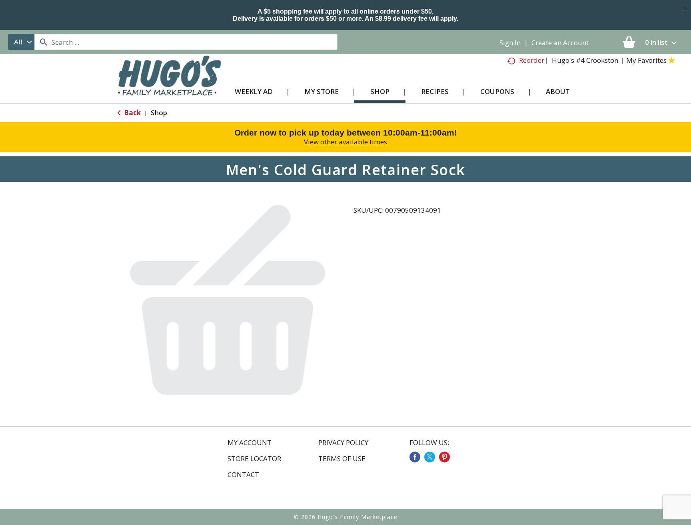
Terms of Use (341, 459)
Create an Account (560, 42)
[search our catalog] (43, 42)
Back (131, 112)
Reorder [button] (531, 60)
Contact (243, 475)
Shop (159, 112)
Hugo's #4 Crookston (585, 60)
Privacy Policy (343, 443)
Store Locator (254, 459)
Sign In (510, 42)
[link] (414, 457)
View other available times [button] (345, 141)
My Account (250, 443)
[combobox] (21, 42)
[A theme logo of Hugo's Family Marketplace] (169, 83)
